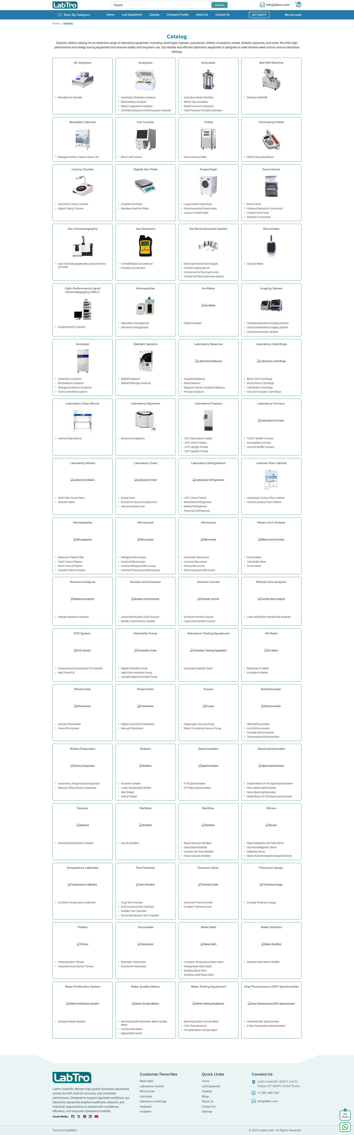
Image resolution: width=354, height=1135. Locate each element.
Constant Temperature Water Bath (203, 961)
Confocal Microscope (133, 561)
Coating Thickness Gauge (262, 902)
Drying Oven (128, 497)
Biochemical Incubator (71, 383)
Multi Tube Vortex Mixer (71, 497)
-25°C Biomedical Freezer (198, 438)
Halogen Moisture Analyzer (73, 616)
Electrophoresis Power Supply (201, 263)
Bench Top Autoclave (196, 101)
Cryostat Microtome (195, 561)
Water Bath (146, 1081)
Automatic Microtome (196, 557)
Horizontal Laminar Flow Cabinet (265, 497)
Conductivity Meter (132, 1029)
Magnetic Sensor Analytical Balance (204, 387)
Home (110, 14)
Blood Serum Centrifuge (260, 383)
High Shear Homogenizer (135, 323)
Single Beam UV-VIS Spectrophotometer (269, 796)
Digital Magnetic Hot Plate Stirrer (265, 843)
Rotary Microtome (194, 565)
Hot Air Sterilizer (130, 843)
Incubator (145, 1111)
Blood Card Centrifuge (259, 378)
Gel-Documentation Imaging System (267, 327)
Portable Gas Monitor (133, 267)
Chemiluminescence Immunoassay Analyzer (146, 110)
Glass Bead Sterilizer (195, 847)
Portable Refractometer (260, 732)
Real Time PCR (66, 672)
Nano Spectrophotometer (261, 792)
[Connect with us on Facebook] (72, 1116)
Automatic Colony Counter (73, 204)
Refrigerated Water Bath (198, 966)
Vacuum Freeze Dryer (196, 212)
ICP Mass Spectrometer (197, 787)
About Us (202, 14)
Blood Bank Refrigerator (197, 502)
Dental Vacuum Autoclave (199, 106)
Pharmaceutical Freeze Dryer (200, 208)
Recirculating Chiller (195, 157)
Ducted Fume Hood (258, 212)
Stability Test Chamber (134, 911)
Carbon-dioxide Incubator (72, 391)
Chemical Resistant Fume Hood (265, 208)
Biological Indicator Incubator (75, 387)
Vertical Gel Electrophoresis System (204, 276)
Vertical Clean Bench (69, 438)
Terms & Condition (65, 1130)
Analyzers (146, 1106)
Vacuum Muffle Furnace (260, 446)
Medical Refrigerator (195, 506)
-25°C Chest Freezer (195, 442)
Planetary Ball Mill (257, 97)
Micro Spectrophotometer (261, 787)
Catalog (154, 14)
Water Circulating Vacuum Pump (202, 728)
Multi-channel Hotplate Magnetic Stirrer (269, 855)
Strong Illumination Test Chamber (140, 915)
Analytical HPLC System (72, 326)
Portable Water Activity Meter (200, 1030)
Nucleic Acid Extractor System (138, 621)
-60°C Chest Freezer (195, 497)
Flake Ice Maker (193, 323)
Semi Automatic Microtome (199, 570)
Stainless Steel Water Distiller (263, 961)
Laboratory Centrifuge (153, 1101)
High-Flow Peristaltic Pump (136, 672)
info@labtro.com (278, 4)
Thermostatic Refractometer (263, 736)
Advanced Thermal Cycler (198, 902)
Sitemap (207, 1111)
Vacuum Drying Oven (133, 506)
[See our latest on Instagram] (84, 1116)
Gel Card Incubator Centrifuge (264, 391)
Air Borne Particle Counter (199, 616)
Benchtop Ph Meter (258, 668)
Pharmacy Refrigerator (197, 510)
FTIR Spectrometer (194, 783)
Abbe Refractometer (258, 724)
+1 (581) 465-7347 (268, 1093)
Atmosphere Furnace (259, 442)
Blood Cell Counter (131, 157)
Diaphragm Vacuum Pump (199, 724)
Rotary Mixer (254, 557)
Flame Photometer (68, 728)
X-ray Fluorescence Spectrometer (266, 1025)
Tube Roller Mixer (256, 561)
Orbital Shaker (129, 796)
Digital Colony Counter (71, 208)
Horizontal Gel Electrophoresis (201, 272)
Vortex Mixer (254, 565)
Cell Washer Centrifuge (260, 387)
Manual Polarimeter (132, 728)
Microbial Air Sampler (70, 97)
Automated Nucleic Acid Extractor (140, 616)
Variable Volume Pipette (71, 570)
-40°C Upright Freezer (196, 451)
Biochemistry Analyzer (133, 101)
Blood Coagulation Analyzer (137, 106)
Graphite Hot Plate (131, 204)
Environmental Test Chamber (137, 906)
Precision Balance (194, 391)
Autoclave (146, 1096)
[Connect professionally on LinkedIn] (90, 1116)
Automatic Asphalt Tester (198, 668)
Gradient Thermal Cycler (197, 906)
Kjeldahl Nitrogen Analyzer (136, 383)
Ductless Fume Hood (258, 217)
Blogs (205, 1096)
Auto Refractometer (258, 728)
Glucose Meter (255, 263)
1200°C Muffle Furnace (260, 438)
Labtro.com (266, 1130)
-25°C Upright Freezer (196, 446)
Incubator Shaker (131, 783)
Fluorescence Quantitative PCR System (80, 668)
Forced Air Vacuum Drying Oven (139, 502)
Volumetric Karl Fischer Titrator (76, 966)
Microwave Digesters (133, 438)
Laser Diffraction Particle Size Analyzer (269, 616)
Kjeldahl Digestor (130, 378)
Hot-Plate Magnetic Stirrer (262, 847)
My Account (293, 14)
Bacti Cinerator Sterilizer (197, 843)
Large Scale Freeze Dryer (198, 204)
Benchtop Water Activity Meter (201, 1021)
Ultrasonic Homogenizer (134, 327)
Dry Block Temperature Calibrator (77, 902)
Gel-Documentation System (262, 331)
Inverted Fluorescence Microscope (140, 570)
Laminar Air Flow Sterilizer (199, 851)
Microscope (147, 1091)
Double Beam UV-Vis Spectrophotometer (270, 783)
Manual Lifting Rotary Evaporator (77, 787)
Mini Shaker (127, 792)
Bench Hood (254, 204)
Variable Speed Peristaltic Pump (139, 676)
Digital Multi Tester (131, 1033)
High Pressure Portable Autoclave (203, 110)
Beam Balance (192, 383)
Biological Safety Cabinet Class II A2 (78, 157)
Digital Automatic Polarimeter (138, 724)
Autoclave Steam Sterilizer (199, 97)
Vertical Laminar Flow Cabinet (264, 502)
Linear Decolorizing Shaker (136, 787)
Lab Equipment (132, 14)
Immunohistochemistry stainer (75, 843)
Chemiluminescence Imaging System (268, 323)
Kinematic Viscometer (133, 961)
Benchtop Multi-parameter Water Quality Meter (144, 1023)
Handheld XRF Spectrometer (263, 1021)
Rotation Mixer (66, 502)
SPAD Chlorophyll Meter (260, 157)
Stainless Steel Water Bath (199, 974)
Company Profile (178, 14)
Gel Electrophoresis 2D (197, 267)
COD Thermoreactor (195, 1025)
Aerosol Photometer (69, 724)
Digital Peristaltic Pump (134, 668)
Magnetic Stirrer (256, 851)
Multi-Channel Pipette (70, 565)
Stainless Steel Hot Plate (135, 208)
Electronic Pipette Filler (71, 557)
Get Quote (259, 14)
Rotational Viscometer (133, 966)
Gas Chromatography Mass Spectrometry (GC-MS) (82, 265)
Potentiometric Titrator (71, 961)
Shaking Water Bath (195, 970)
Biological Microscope (133, 557)
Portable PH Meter (257, 672)
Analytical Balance (194, 378)
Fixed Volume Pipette (70, 561)
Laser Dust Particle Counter (199, 621)
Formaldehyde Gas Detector (137, 263)
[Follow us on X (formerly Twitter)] (78, 1116)
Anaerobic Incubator (69, 378)
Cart (298, 3)
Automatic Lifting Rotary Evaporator (79, 783)
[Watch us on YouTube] (96, 1116)
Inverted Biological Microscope (138, 565)
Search (219, 5)
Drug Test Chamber (132, 902)
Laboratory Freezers (152, 1086)
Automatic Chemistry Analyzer (138, 97)
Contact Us (222, 14)
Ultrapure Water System (71, 1021)
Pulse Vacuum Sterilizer (197, 855)
